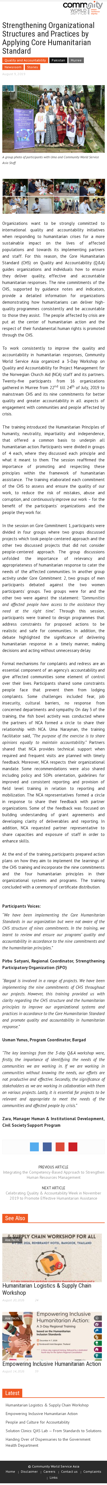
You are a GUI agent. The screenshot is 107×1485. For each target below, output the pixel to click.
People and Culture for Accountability (38, 1422)
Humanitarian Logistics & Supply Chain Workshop (47, 1405)
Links (54, 1477)
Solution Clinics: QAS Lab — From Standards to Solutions (54, 1430)
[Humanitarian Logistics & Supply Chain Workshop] (52, 1257)
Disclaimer (29, 1471)
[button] (21, 9)
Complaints (92, 1471)
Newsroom (13, 67)
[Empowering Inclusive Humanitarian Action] (52, 1335)
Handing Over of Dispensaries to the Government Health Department (48, 1442)
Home (10, 1471)
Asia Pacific (12, 1240)
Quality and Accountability (25, 60)
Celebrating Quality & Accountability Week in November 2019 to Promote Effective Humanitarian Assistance (53, 1195)
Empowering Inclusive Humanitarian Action (51, 1363)
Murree (76, 60)
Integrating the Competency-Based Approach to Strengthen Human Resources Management (53, 1175)
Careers (49, 1471)
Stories (32, 67)
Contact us (69, 1471)
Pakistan (58, 60)
